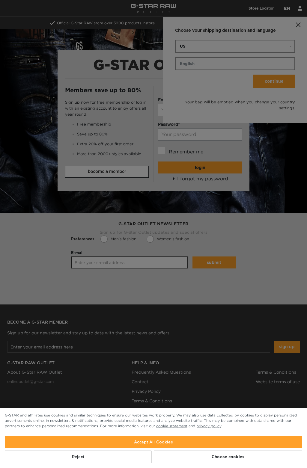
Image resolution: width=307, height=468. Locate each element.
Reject (78, 457)
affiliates (35, 415)
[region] (153, 438)
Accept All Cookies (153, 442)
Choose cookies (228, 457)
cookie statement (171, 426)
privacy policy (208, 426)
